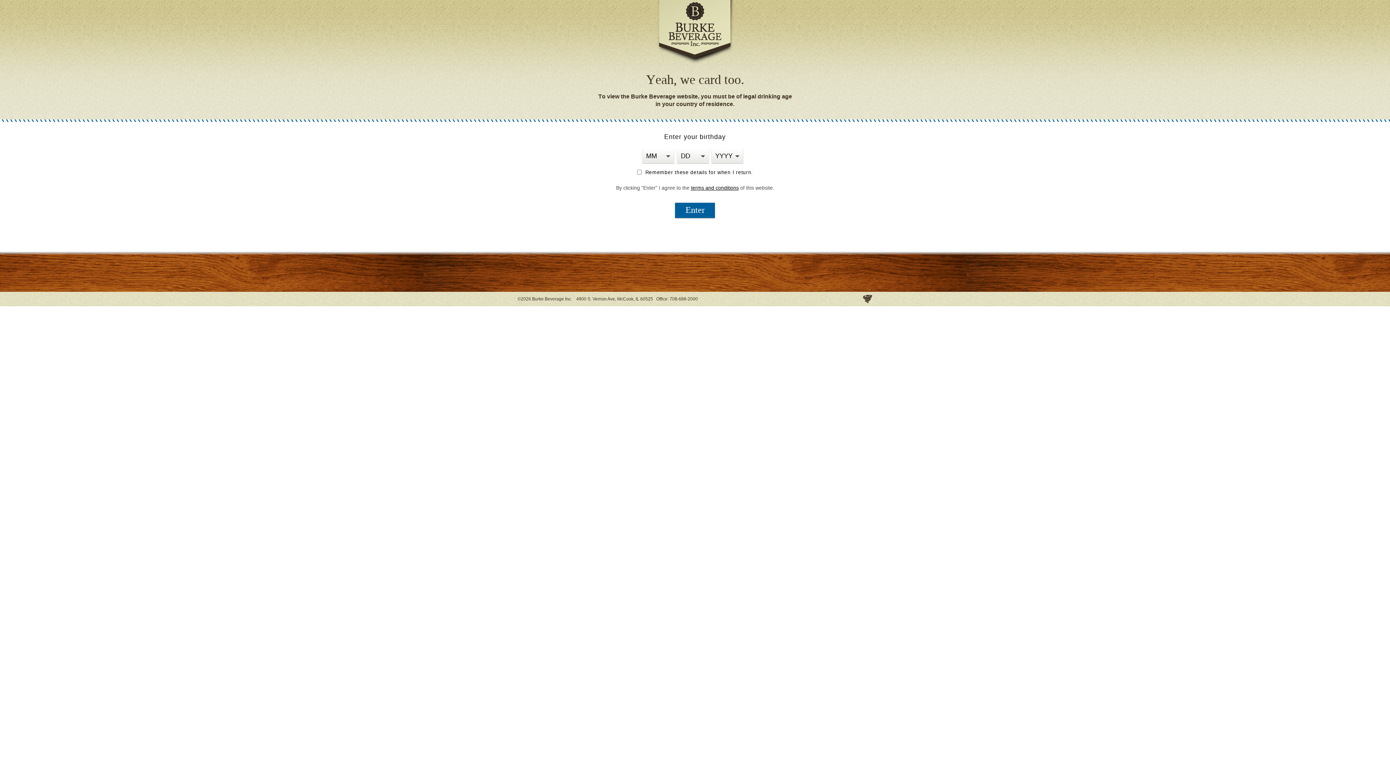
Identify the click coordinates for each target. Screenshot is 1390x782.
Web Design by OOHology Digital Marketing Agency (867, 299)
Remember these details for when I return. (698, 173)
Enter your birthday (694, 137)
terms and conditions (715, 188)
